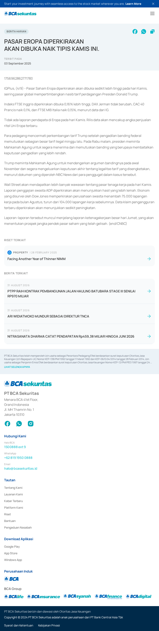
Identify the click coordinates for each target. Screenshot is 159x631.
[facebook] (134, 31)
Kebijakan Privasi (49, 625)
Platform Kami (13, 507)
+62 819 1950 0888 (18, 457)
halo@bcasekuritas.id (20, 468)
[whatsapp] (144, 31)
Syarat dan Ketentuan (18, 625)
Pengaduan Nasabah (18, 527)
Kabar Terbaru (13, 501)
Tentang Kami (13, 488)
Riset (7, 514)
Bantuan (10, 521)
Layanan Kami (13, 494)
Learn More (133, 4)
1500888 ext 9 (15, 447)
